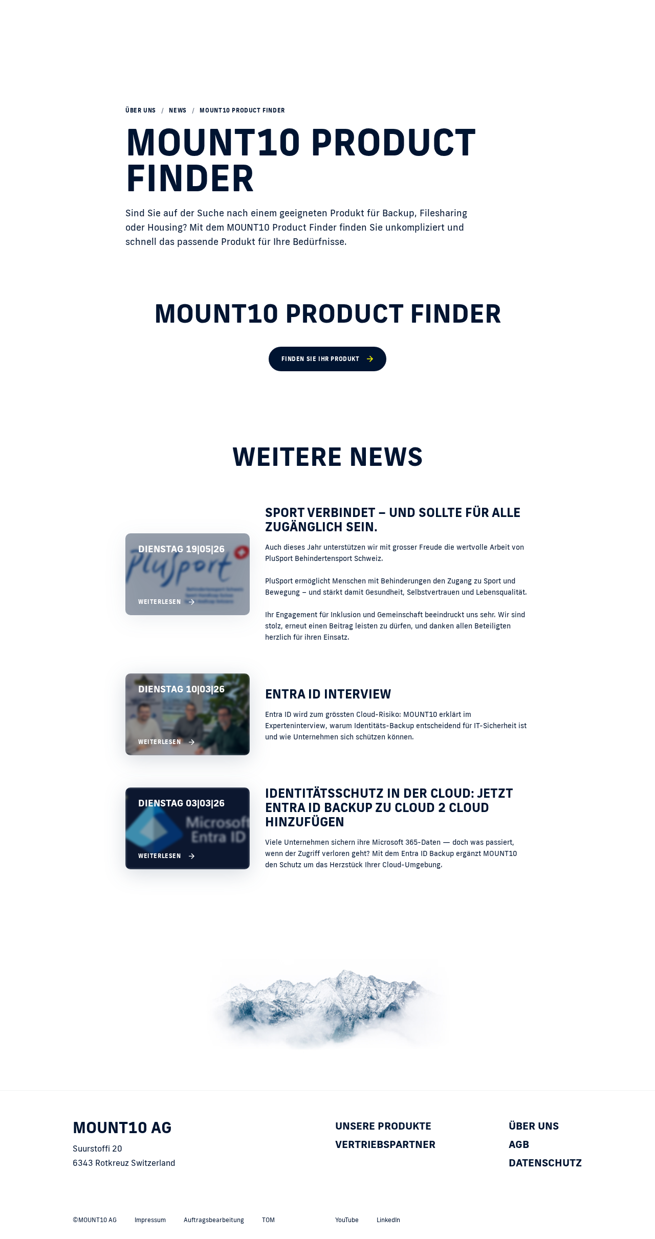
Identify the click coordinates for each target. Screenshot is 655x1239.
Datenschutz (545, 1162)
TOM (268, 1220)
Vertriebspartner (385, 1144)
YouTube (347, 1220)
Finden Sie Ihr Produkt (320, 359)
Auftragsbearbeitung (214, 1220)
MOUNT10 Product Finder (242, 110)
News (177, 110)
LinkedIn (388, 1220)
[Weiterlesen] (327, 574)
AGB (519, 1144)
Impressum (150, 1220)
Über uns (140, 110)
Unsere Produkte (383, 1125)
